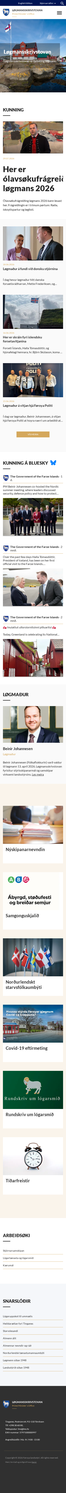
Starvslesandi (10, 1330)
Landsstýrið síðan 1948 (16, 1367)
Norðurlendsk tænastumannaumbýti (23, 1352)
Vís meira (33, 434)
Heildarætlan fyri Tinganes (18, 1323)
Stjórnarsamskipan (13, 1250)
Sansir (34, 1462)
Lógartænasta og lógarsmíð (18, 1257)
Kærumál (8, 1265)
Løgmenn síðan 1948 (14, 1360)
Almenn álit (9, 1338)
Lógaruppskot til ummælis (17, 1316)
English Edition (25, 3)
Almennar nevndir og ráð (17, 1345)
